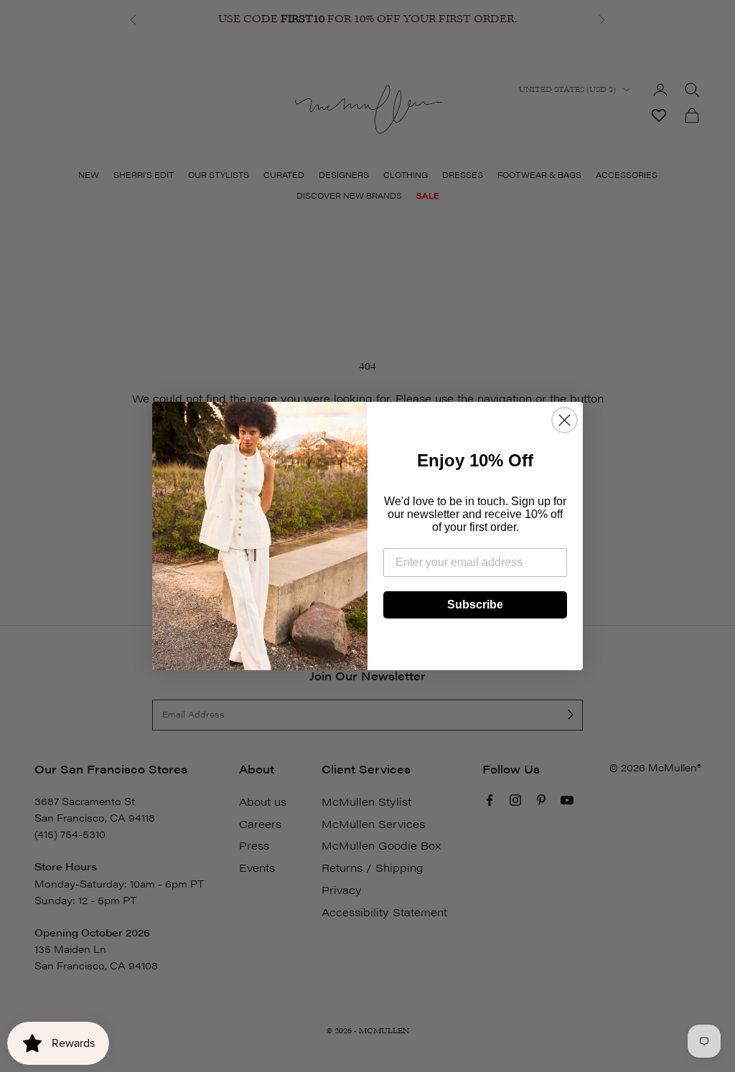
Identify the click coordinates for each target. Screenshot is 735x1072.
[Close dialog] (564, 420)
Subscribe (475, 604)
